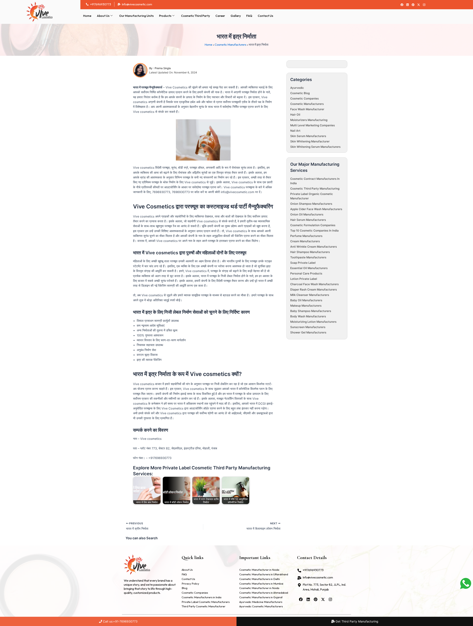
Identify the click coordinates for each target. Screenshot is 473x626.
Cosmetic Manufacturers (230, 44)
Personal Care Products (306, 273)
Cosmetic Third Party (195, 16)
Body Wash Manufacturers (308, 316)
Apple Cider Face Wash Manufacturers (316, 209)
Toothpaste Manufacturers (308, 257)
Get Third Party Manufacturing (356, 621)
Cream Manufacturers (305, 241)
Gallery (236, 16)
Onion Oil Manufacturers (306, 214)
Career (220, 16)
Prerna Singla (163, 68)
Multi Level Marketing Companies (312, 125)
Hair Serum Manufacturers (308, 220)
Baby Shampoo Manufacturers (310, 311)
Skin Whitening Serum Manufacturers (315, 147)
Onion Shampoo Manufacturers (311, 203)
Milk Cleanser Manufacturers (309, 295)
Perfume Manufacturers (306, 236)
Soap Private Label (303, 262)
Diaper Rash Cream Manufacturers (313, 289)
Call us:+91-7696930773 (119, 621)
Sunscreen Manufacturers (307, 327)
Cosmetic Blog (300, 93)
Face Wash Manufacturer (307, 109)
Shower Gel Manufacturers (308, 332)
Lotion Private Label (303, 279)
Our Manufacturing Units (136, 16)
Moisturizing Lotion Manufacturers (313, 321)
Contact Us (265, 16)
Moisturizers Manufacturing (308, 120)
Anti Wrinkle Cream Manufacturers (313, 246)
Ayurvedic (297, 88)
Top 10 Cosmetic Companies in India (314, 230)
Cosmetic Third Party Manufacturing (314, 188)
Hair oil (295, 114)
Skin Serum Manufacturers (308, 136)
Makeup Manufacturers (305, 305)
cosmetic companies (304, 98)
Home (87, 16)
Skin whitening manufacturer (310, 141)
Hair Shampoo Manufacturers (310, 252)
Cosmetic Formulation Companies (312, 225)
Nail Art (295, 130)
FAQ (249, 16)
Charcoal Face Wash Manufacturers (314, 284)
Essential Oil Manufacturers (309, 268)
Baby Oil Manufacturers (306, 300)
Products (165, 16)
